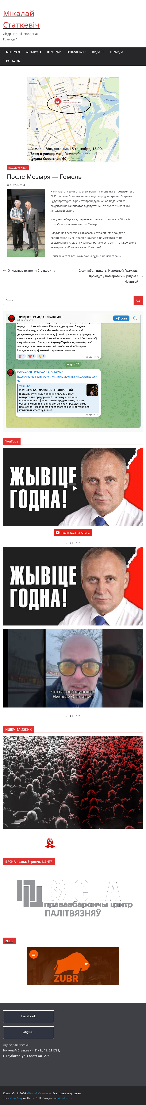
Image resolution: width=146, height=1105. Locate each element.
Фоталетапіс (76, 52)
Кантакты (13, 61)
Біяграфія (13, 52)
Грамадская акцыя (17, 167)
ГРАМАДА (116, 52)
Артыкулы (33, 52)
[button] (102, 52)
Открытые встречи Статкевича (31, 270)
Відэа (96, 52)
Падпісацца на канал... (75, 532)
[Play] (75, 488)
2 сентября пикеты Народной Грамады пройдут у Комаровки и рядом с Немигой (108, 276)
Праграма (54, 52)
